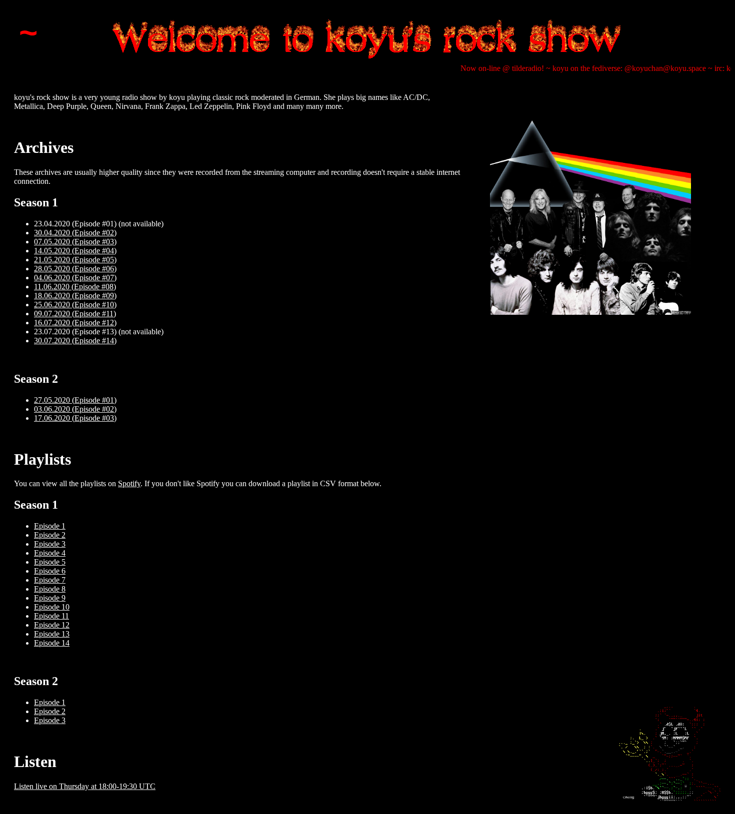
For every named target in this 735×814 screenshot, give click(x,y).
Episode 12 (52, 625)
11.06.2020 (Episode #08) (75, 286)
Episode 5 (50, 562)
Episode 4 (50, 553)
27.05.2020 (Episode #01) (75, 400)
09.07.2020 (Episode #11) (75, 313)
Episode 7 (50, 580)
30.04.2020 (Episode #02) (75, 232)
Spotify (129, 483)
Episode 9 (50, 598)
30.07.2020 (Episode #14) (75, 340)
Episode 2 (50, 535)
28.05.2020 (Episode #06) (75, 268)
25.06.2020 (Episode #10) (75, 304)
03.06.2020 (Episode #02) (75, 409)
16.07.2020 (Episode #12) (75, 322)
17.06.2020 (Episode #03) (75, 418)
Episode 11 (51, 616)
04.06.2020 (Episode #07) (75, 277)
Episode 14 (52, 643)
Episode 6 (50, 571)
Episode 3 (50, 544)
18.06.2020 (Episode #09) (75, 295)
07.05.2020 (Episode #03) (75, 241)
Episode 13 (52, 634)
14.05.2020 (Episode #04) (75, 250)
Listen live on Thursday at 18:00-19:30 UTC (85, 786)
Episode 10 (52, 607)
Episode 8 (50, 589)
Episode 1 (50, 526)
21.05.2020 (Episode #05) (75, 259)
